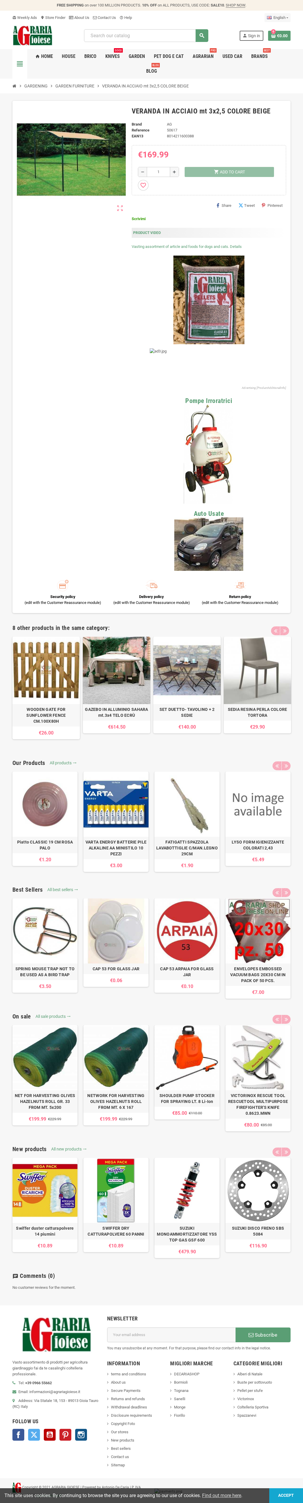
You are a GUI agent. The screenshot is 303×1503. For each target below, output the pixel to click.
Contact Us (106, 17)
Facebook (18, 1435)
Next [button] (284, 630)
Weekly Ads (24, 17)
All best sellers (62, 889)
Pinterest (275, 205)
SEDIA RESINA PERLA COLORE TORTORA (257, 712)
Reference (140, 130)
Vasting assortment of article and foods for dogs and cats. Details (187, 246)
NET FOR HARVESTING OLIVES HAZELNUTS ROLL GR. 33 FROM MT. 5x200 (45, 1101)
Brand (137, 124)
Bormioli (181, 1382)
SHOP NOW (235, 5)
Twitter (34, 1435)
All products (63, 763)
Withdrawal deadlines (129, 1407)
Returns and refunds (128, 1399)
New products (122, 1440)
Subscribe (265, 1335)
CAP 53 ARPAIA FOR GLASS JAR (187, 971)
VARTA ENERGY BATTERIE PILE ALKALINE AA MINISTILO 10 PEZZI (116, 848)
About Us (81, 17)
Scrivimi (139, 219)
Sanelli (179, 1399)
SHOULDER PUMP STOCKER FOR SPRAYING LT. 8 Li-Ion (187, 1098)
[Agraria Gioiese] (32, 35)
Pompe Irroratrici (208, 400)
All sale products (53, 1016)
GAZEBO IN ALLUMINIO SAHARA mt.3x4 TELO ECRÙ (116, 712)
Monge (180, 1407)
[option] (46, 688)
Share (226, 205)
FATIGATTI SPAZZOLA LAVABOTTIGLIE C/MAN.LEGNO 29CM (187, 848)
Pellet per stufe (250, 1390)
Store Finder (53, 17)
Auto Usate (209, 513)
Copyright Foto (123, 1423)
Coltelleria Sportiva (252, 1407)
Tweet (249, 205)
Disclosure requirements (131, 1415)
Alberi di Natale (249, 1374)
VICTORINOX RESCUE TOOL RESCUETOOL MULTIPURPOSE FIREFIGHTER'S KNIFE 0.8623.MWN (258, 1104)
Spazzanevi (246, 1415)
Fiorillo (179, 1415)
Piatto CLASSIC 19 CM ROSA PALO (45, 845)
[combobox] (146, 35)
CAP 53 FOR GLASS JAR (116, 968)
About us (118, 1382)
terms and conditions (128, 1374)
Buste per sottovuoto (254, 1382)
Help (126, 17)
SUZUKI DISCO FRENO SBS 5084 (258, 1231)
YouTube (50, 1435)
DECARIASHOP (186, 1374)
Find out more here (221, 1495)
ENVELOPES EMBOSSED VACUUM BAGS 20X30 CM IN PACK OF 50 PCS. (258, 974)
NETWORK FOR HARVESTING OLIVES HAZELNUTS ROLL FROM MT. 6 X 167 (115, 1101)
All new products (69, 1149)
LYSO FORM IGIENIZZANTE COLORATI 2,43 (258, 845)
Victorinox (245, 1399)
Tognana (181, 1390)
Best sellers (121, 1448)
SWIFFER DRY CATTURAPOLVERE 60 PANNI (116, 1231)
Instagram (81, 1435)
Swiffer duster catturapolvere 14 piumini (45, 1231)
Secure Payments (126, 1390)
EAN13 (137, 136)
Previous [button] (275, 630)
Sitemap (118, 1465)
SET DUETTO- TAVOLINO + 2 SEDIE (187, 712)
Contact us (120, 1457)
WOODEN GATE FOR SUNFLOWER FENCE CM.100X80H (46, 715)
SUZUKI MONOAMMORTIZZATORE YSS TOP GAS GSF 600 (187, 1234)
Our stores (119, 1432)
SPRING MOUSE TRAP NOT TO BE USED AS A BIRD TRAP (45, 971)
